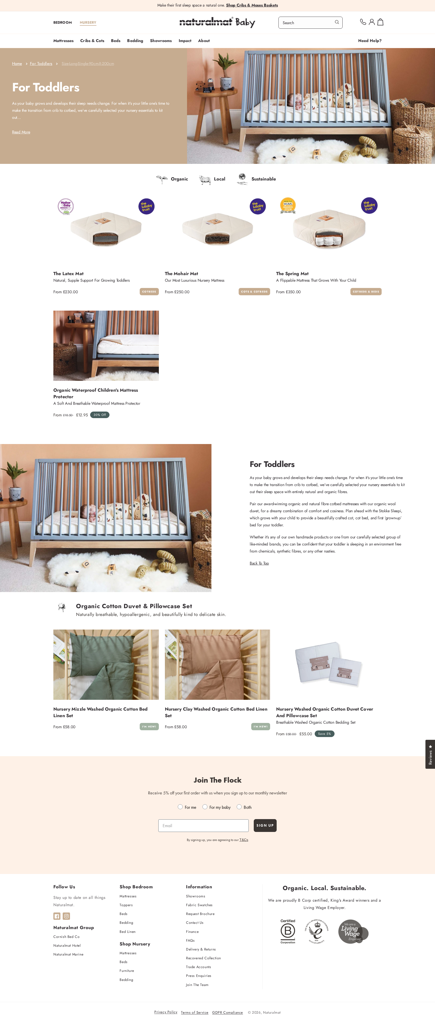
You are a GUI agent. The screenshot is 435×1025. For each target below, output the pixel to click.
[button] (65, 41)
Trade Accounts (198, 966)
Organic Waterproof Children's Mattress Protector (95, 393)
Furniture (127, 970)
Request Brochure (200, 913)
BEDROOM (62, 22)
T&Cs (243, 840)
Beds (123, 913)
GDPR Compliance (227, 1012)
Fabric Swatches (199, 904)
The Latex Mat (68, 273)
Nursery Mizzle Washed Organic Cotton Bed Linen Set (100, 712)
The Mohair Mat (181, 273)
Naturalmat (272, 1012)
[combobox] (310, 23)
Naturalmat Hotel (67, 945)
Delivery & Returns (201, 949)
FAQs (190, 940)
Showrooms (195, 896)
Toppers (126, 904)
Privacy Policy (165, 1011)
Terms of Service (194, 1012)
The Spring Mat (292, 273)
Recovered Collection (203, 958)
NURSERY (88, 22)
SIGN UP (265, 825)
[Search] (337, 22)
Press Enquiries (198, 975)
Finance (192, 931)
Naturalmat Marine (68, 954)
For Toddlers (41, 63)
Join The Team (197, 984)
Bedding (126, 922)
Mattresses (128, 896)
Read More (21, 132)
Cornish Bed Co (66, 936)
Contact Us (195, 922)
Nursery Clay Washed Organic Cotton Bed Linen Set (216, 712)
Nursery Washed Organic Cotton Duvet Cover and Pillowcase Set (324, 712)
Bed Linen (127, 931)
